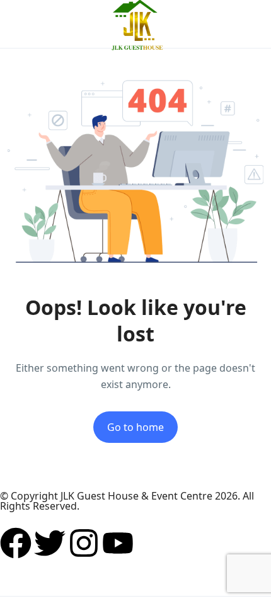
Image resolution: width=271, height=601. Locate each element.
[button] (216, 24)
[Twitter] (50, 543)
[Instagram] (84, 543)
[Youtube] (118, 543)
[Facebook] (16, 543)
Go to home (135, 427)
